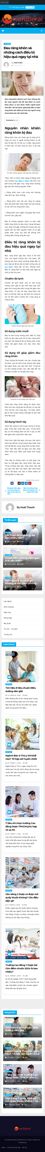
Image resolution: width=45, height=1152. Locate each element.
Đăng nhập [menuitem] (4, 2)
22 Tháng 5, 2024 (14, 976)
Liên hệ (24, 1147)
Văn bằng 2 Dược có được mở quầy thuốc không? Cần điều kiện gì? (21, 897)
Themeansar (22, 1142)
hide (15, 120)
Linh (26, 834)
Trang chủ (8, 634)
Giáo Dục (7, 612)
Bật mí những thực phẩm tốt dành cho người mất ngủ (30, 490)
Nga (26, 695)
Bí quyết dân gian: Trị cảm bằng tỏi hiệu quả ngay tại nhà (14, 491)
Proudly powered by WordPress (15, 1140)
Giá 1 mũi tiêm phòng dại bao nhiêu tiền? (20, 536)
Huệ (26, 763)
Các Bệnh (7, 43)
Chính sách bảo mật (13, 1147)
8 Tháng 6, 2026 (14, 905)
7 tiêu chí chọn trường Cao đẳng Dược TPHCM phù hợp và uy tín (21, 826)
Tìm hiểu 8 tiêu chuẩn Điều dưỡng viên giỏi (21, 1029)
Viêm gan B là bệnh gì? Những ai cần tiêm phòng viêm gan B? (20, 583)
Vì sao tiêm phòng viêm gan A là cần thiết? (22, 559)
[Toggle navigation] (41, 30)
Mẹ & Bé (7, 623)
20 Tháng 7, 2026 (14, 834)
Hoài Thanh (18, 63)
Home (3, 1147)
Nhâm (21, 541)
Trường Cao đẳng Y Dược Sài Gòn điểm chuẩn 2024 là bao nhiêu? (21, 968)
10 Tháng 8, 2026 (14, 695)
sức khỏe (9, 267)
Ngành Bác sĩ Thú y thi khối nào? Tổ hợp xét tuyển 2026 (22, 1052)
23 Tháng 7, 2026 (14, 763)
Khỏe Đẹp (8, 618)
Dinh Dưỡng (9, 607)
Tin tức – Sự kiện (10, 629)
